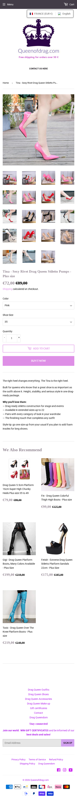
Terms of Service (37, 759)
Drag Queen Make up (38, 703)
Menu (10, 4)
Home (6, 82)
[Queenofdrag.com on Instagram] (64, 770)
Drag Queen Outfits (38, 689)
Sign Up (67, 743)
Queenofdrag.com (39, 780)
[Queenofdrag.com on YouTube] (71, 770)
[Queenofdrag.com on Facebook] (59, 770)
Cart (71, 4)
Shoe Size (8, 315)
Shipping (7, 289)
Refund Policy (56, 759)
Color (6, 298)
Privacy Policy (18, 759)
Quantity (7, 331)
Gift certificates (38, 708)
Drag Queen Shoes (38, 694)
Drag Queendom (39, 717)
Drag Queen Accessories (38, 699)
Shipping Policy (27, 763)
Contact (38, 712)
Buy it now (38, 360)
